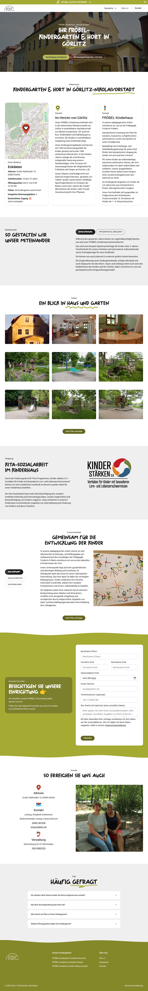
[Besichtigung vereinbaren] (56, 57)
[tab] (85, 232)
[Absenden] (88, 738)
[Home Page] (9, 8)
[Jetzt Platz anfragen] (74, 431)
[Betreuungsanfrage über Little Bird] (88, 57)
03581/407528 (38, 822)
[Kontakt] (138, 8)
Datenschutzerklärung (115, 725)
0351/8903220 (38, 848)
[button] (145, 2)
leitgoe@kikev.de (39, 827)
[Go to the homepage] (12, 956)
